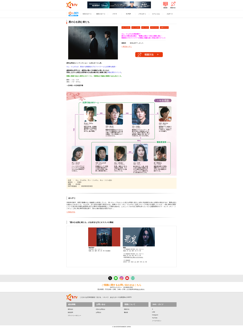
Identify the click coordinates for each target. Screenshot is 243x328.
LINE (153, 312)
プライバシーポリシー (74, 315)
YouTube (154, 318)
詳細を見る (71, 212)
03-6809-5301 (128, 287)
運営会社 (70, 309)
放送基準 (70, 312)
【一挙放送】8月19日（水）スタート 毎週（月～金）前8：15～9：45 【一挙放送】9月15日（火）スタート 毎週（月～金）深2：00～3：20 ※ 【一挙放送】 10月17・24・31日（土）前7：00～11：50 (135, 255)
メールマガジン (156, 320)
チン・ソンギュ (135, 27)
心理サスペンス (164, 27)
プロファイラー (154, 27)
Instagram (155, 315)
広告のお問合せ (100, 309)
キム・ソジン (145, 27)
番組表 (126, 312)
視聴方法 (149, 54)
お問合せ (98, 312)
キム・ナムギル (126, 27)
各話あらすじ (127, 46)
